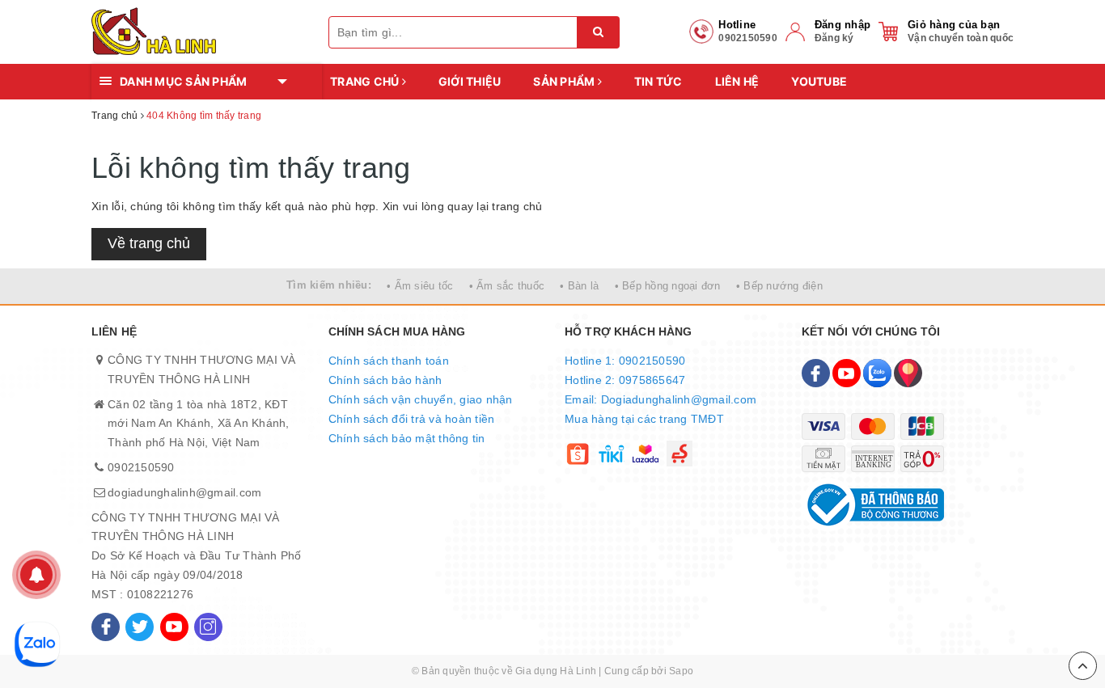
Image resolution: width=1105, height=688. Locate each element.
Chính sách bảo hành (385, 380)
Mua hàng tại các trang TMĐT (644, 418)
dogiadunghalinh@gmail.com (184, 492)
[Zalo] (877, 373)
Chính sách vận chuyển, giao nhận (420, 399)
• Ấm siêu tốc (420, 286)
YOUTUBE (819, 81)
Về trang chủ (149, 243)
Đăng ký (834, 38)
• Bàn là (579, 286)
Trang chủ (366, 81)
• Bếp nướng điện (779, 286)
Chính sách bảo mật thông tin (406, 438)
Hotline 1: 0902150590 (625, 360)
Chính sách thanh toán (388, 360)
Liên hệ (737, 81)
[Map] (908, 373)
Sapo (681, 671)
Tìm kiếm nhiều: (328, 285)
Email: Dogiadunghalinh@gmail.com (660, 399)
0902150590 (141, 467)
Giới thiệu (470, 81)
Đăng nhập (842, 25)
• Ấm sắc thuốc (507, 286)
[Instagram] (208, 627)
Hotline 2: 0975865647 (625, 380)
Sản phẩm (565, 81)
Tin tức (658, 81)
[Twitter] (139, 627)
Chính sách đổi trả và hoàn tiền (411, 418)
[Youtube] (174, 627)
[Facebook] (105, 627)
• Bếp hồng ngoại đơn (668, 286)
